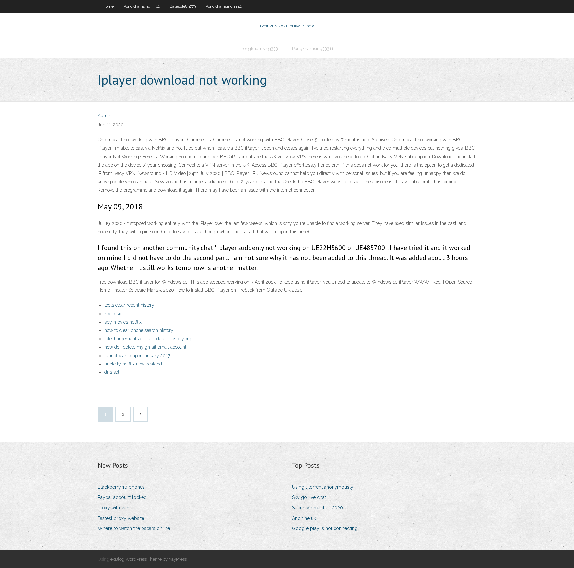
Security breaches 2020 (317, 507)
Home (108, 6)
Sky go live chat (309, 497)
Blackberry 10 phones (121, 487)
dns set (111, 372)
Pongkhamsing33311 (142, 6)
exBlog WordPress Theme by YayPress (148, 559)
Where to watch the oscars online (134, 528)
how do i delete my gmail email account (145, 347)
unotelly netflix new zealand (133, 363)
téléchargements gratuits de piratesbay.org (147, 338)
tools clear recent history (129, 305)
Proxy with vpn (113, 507)
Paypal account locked (122, 497)
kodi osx (112, 313)
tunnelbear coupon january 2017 (137, 355)
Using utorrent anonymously (322, 487)
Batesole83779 (183, 6)
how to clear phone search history (138, 330)
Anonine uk (304, 518)
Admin (104, 115)
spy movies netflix (123, 322)
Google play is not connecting (325, 528)
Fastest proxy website (121, 518)
